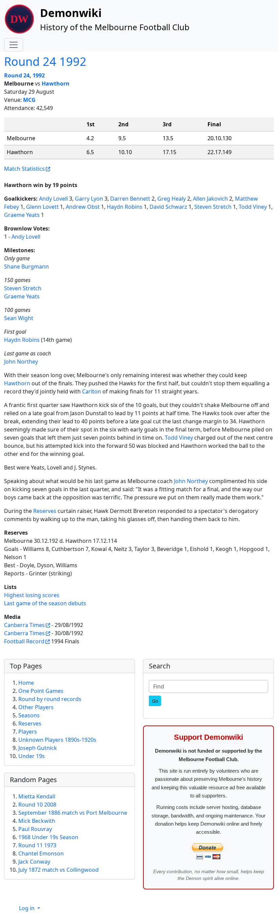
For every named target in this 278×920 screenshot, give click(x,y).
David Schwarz (168, 206)
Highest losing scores (31, 595)
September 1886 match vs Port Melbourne (72, 812)
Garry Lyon (89, 198)
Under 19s (31, 756)
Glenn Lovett (42, 206)
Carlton (91, 391)
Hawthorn (56, 83)
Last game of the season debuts (45, 603)
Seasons (29, 715)
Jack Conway (34, 861)
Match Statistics (24, 168)
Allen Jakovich (210, 198)
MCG (29, 100)
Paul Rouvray (35, 829)
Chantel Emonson (41, 853)
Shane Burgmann (26, 266)
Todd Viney (253, 206)
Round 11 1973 (37, 845)
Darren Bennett (130, 198)
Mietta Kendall (36, 796)
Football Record (24, 641)
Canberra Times (24, 625)
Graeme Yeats (22, 215)
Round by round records (49, 699)
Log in (27, 908)
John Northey (21, 361)
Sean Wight (18, 318)
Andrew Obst (83, 206)
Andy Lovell (53, 198)
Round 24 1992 (45, 61)
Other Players (36, 707)
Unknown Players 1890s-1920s (57, 739)
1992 (39, 75)
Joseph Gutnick (37, 748)
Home (26, 682)
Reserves (44, 511)
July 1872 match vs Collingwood (58, 869)
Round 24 (16, 75)
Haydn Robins (124, 206)
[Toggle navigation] (13, 45)
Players (27, 731)
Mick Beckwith (36, 821)
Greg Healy (171, 198)
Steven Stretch (213, 206)
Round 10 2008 (37, 804)
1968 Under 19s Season (48, 837)
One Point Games (40, 691)
